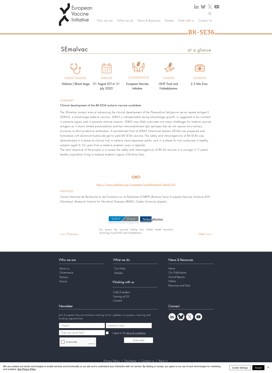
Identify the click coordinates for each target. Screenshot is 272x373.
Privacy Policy (112, 361)
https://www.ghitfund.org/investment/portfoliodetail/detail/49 (135, 184)
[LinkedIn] (196, 7)
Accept (258, 367)
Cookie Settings (240, 367)
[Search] (210, 13)
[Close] (268, 367)
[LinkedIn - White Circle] (172, 316)
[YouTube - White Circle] (198, 316)
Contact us (148, 361)
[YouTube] (217, 7)
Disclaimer (131, 361)
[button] (104, 20)
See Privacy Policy (26, 369)
